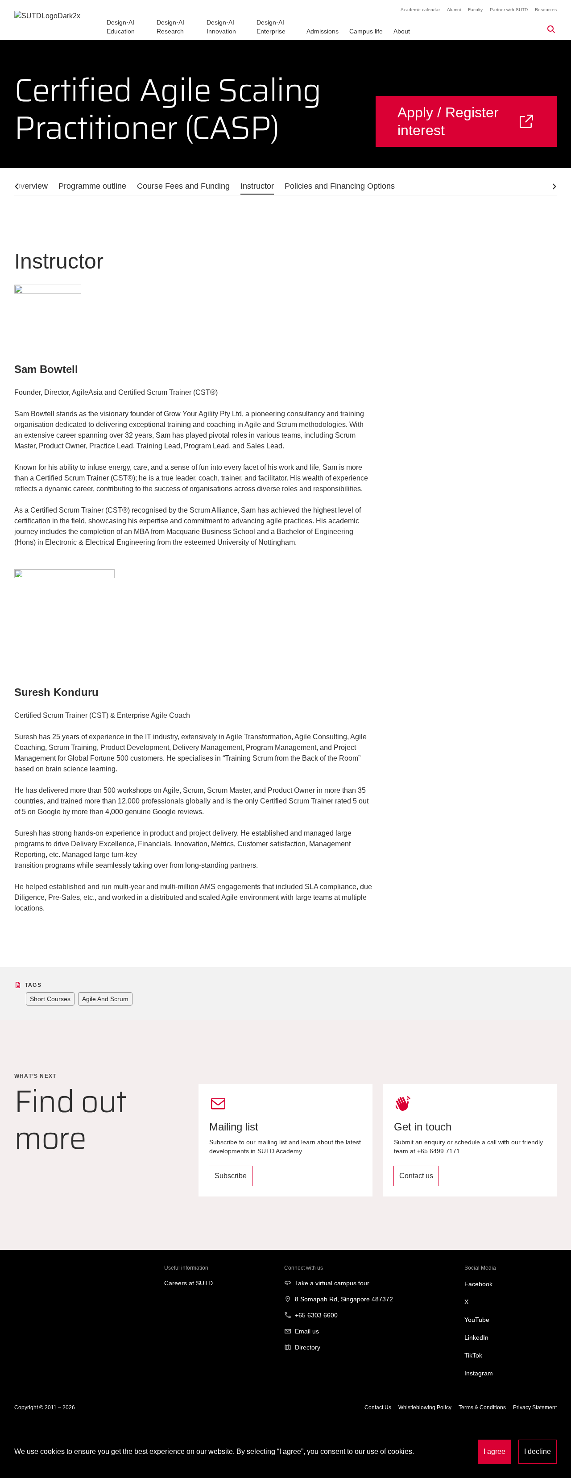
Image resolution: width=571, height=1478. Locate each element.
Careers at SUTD (188, 1283)
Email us (307, 1331)
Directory (307, 1347)
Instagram (478, 1373)
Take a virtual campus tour (332, 1283)
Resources (546, 9)
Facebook (478, 1284)
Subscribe (231, 1176)
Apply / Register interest (448, 121)
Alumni (454, 9)
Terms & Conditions (482, 1407)
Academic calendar (420, 9)
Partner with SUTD (509, 9)
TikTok (473, 1355)
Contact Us (377, 1407)
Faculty (475, 9)
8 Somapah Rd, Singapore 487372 (344, 1299)
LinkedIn (476, 1337)
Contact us (416, 1176)
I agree (494, 1451)
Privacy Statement (535, 1407)
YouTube (476, 1319)
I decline (537, 1451)
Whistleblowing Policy (424, 1407)
